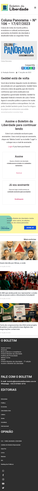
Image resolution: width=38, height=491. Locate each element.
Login (10, 147)
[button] (22, 68)
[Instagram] (3, 479)
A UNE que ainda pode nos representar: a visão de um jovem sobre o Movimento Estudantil (18, 294)
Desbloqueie (19, 199)
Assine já (19, 173)
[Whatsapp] (3, 471)
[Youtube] (3, 483)
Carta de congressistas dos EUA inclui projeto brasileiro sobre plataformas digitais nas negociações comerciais (18, 327)
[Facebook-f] (3, 475)
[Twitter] (3, 488)
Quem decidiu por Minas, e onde (13, 263)
